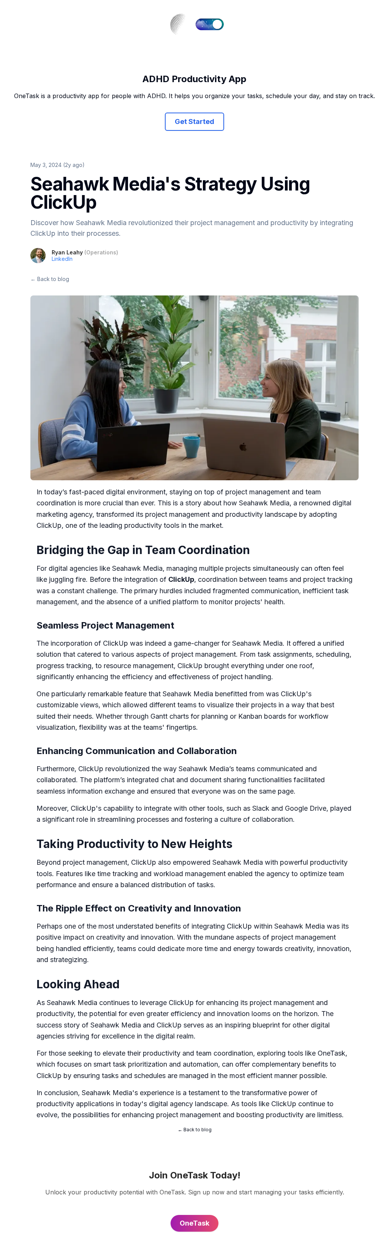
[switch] (209, 24)
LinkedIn (62, 259)
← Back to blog (49, 279)
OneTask (331, 1053)
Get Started (194, 121)
